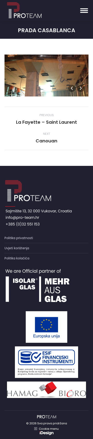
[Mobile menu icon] (84, 10)
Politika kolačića (17, 258)
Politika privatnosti (19, 238)
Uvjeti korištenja (17, 248)
